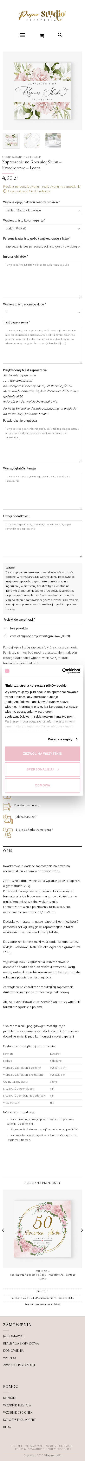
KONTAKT (10, 1398)
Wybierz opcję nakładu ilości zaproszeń (31, 202)
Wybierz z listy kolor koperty (24, 220)
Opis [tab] (7, 851)
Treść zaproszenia (16, 322)
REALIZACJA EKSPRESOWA (21, 1343)
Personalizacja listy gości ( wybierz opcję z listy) (36, 238)
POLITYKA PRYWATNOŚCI (30, 1449)
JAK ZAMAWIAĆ (13, 1336)
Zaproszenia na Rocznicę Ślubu (56, 1298)
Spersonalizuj (40, 769)
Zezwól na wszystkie (42, 753)
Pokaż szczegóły (60, 739)
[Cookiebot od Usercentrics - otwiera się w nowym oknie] (62, 671)
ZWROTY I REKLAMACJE (19, 1365)
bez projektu (18, 628)
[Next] (75, 90)
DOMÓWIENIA (13, 1351)
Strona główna (12, 157)
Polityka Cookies (59, 1449)
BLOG (7, 1427)
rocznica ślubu (44, 1304)
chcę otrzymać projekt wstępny (39, 636)
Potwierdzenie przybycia (20, 420)
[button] (22, 35)
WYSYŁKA (9, 1358)
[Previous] (10, 90)
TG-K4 (57, 1304)
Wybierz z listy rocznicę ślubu (24, 304)
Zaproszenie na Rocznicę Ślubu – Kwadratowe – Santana (42, 1274)
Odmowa (42, 785)
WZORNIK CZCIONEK (17, 1412)
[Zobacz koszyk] (42, 35)
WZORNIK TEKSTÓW (17, 1405)
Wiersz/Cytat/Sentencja (20, 468)
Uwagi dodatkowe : (17, 516)
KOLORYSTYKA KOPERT (19, 1420)
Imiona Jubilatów (15, 256)
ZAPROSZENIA (33, 157)
